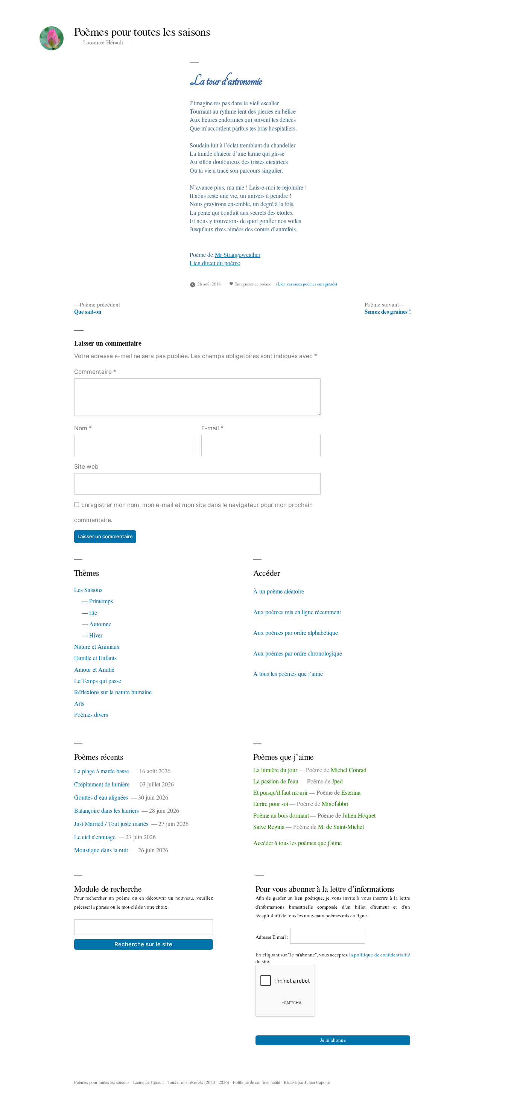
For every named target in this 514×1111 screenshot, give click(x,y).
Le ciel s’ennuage (95, 837)
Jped (337, 781)
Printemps (101, 601)
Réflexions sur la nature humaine (113, 692)
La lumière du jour (275, 770)
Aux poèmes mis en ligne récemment (297, 612)
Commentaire (95, 371)
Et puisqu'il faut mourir (280, 792)
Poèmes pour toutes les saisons (142, 31)
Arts (79, 703)
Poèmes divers (91, 714)
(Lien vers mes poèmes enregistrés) (306, 284)
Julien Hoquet (359, 815)
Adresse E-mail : (272, 936)
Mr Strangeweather (237, 254)
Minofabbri (335, 803)
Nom (83, 428)
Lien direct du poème (215, 263)
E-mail (212, 428)
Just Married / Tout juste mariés (111, 823)
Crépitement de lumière (101, 784)
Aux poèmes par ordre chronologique (297, 653)
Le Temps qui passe (97, 681)
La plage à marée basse (101, 771)
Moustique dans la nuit (101, 850)
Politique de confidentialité (256, 1082)
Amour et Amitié (94, 669)
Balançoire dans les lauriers (106, 810)
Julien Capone (317, 1082)
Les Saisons (88, 589)
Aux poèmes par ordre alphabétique (295, 632)
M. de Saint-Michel (341, 826)
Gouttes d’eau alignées (101, 797)
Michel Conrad (348, 770)
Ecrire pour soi (270, 803)
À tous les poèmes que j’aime (288, 673)
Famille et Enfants (95, 658)
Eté (93, 612)
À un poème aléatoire (278, 591)
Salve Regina (268, 826)
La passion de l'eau (275, 781)
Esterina (350, 792)
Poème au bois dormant (281, 815)
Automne (100, 624)
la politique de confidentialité (379, 954)
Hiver (95, 635)
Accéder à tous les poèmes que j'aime (297, 843)
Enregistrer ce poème (252, 284)
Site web (86, 466)
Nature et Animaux (97, 646)
